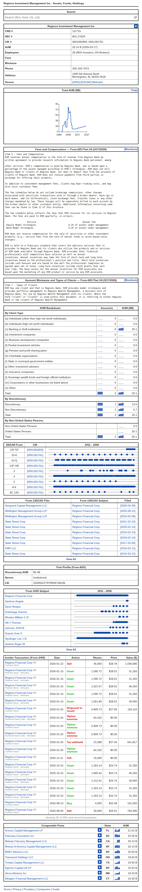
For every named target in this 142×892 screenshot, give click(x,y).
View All (71, 559)
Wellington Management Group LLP (26, 510)
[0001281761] (35, 455)
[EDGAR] (85, 82)
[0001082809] (35, 449)
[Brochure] (131, 149)
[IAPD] (76, 82)
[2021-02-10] (127, 521)
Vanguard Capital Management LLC (26, 505)
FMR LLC (10, 548)
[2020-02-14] (127, 526)
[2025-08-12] (127, 510)
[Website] (97, 82)
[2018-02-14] (127, 537)
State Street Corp (15, 521)
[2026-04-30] (127, 505)
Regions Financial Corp (86, 505)
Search (71, 11)
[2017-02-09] (127, 542)
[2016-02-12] (127, 548)
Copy (134, 90)
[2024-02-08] (127, 516)
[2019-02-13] (127, 532)
